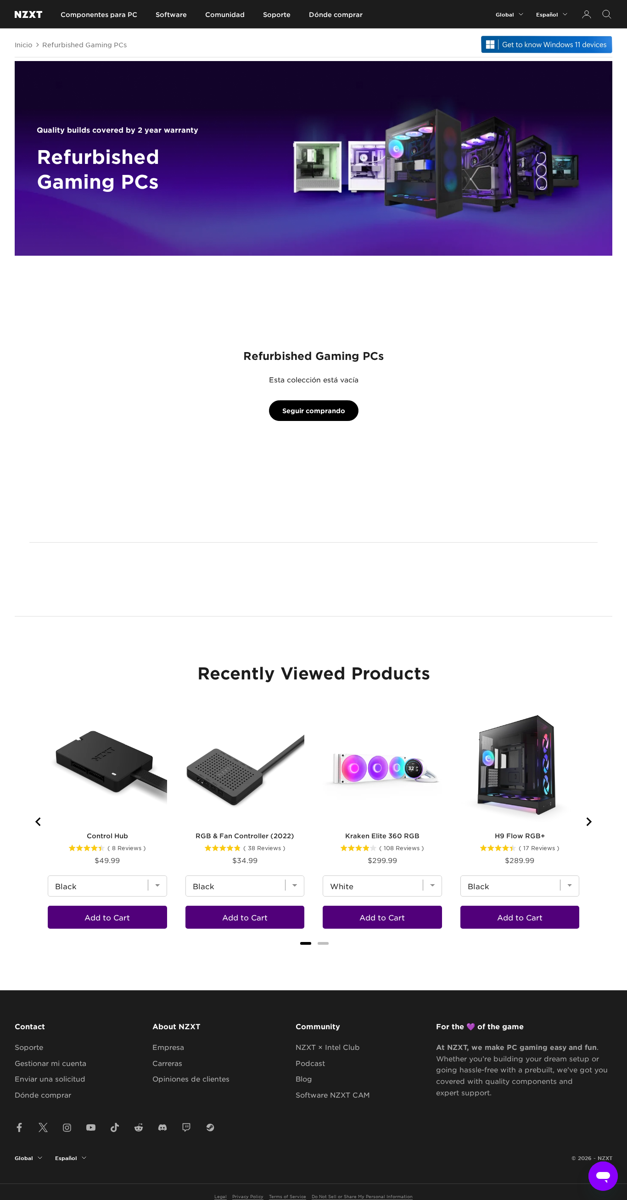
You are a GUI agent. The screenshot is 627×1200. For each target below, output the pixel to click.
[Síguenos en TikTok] (114, 1127)
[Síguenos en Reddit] (138, 1127)
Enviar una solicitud (50, 1078)
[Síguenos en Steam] (210, 1127)
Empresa (168, 1047)
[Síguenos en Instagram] (67, 1127)
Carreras (167, 1063)
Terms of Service (287, 1196)
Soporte (277, 14)
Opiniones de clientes (191, 1078)
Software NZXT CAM (333, 1094)
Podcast (310, 1063)
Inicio (24, 44)
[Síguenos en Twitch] (186, 1127)
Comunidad (225, 14)
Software (171, 14)
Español (547, 14)
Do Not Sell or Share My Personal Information (362, 1196)
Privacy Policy (247, 1196)
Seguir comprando (313, 411)
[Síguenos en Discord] (162, 1127)
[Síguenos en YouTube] (90, 1127)
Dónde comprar (336, 14)
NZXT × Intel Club (328, 1047)
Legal (220, 1196)
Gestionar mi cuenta (50, 1063)
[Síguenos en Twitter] (43, 1127)
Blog (304, 1078)
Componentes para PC (99, 14)
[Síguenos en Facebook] (19, 1127)
